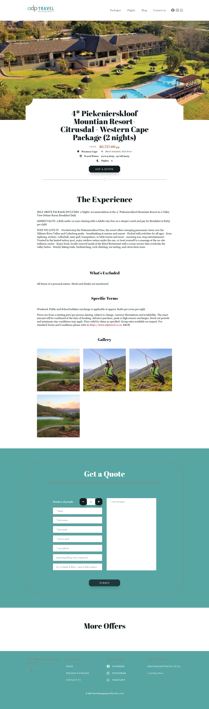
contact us (73, 680)
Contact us (159, 10)
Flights (131, 10)
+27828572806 (155, 673)
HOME (69, 666)
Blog (144, 10)
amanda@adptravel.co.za (163, 666)
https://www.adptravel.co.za (106, 324)
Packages (115, 10)
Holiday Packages (77, 673)
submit (104, 583)
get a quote (104, 169)
